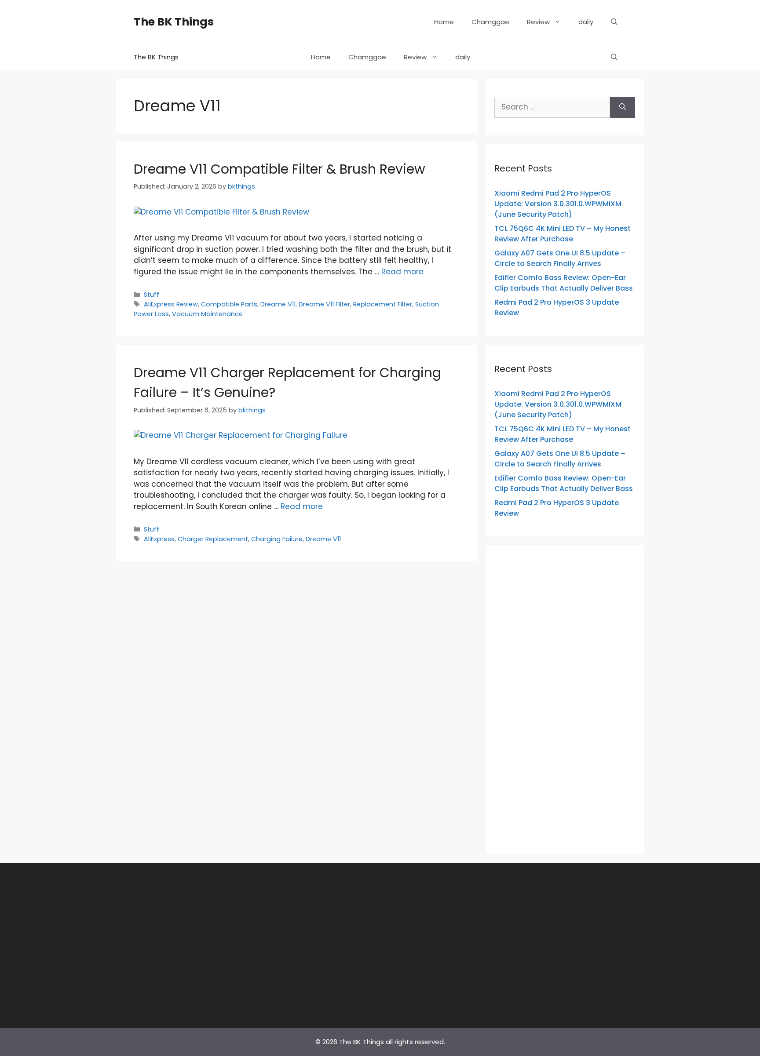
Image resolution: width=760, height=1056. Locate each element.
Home (444, 21)
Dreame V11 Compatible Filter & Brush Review (279, 169)
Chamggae (490, 21)
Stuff (151, 294)
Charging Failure (277, 539)
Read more (402, 271)
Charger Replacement (213, 539)
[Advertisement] (565, 698)
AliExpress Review (171, 304)
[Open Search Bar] (614, 22)
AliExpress (159, 539)
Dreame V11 (278, 304)
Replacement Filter (382, 304)
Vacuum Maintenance (207, 314)
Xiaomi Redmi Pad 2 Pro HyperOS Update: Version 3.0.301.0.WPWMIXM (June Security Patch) (557, 203)
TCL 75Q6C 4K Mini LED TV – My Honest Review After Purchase (562, 233)
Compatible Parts (229, 304)
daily (585, 21)
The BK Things (174, 21)
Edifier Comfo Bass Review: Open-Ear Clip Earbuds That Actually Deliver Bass (563, 283)
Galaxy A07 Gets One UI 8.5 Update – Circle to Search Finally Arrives (559, 258)
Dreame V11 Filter (324, 304)
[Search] (622, 107)
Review (538, 21)
